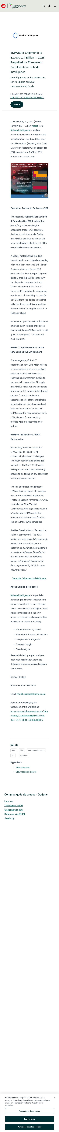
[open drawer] (55, 6)
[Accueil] (13, 5)
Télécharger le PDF (13, 805)
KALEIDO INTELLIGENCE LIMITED (27, 97)
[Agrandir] (46, 195)
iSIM (21, 750)
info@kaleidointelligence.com (31, 694)
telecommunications (36, 750)
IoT (13, 756)
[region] (29, 1112)
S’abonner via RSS (13, 810)
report (35, 126)
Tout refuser (29, 1119)
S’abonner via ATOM (14, 814)
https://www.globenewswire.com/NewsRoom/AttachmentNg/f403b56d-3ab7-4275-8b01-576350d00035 (29, 715)
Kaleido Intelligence (20, 130)
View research (23, 767)
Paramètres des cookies (29, 1111)
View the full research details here (29, 578)
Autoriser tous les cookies (29, 1127)
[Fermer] (55, 1098)
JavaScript (9, 818)
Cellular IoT (23, 756)
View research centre (26, 772)
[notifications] (49, 6)
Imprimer (8, 801)
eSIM (14, 750)
